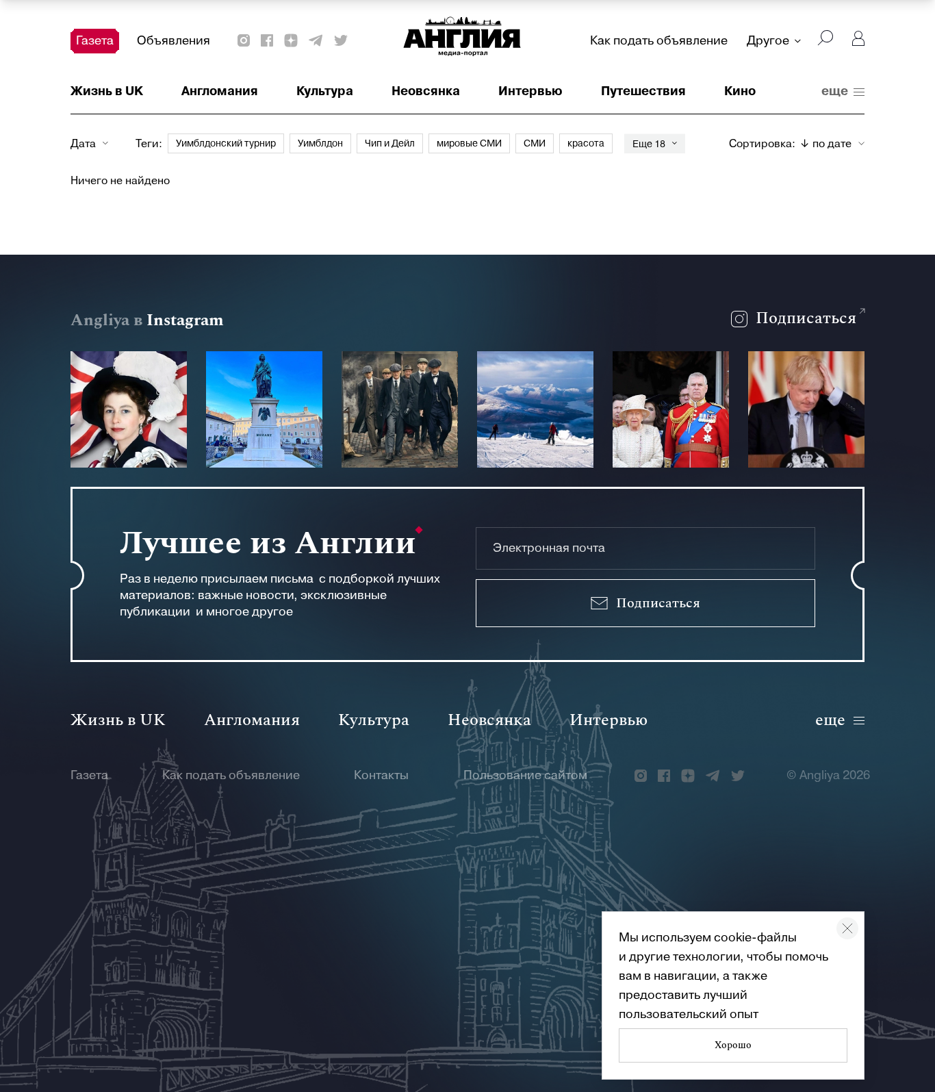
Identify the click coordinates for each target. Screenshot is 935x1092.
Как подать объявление (659, 40)
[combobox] (831, 144)
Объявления (173, 40)
